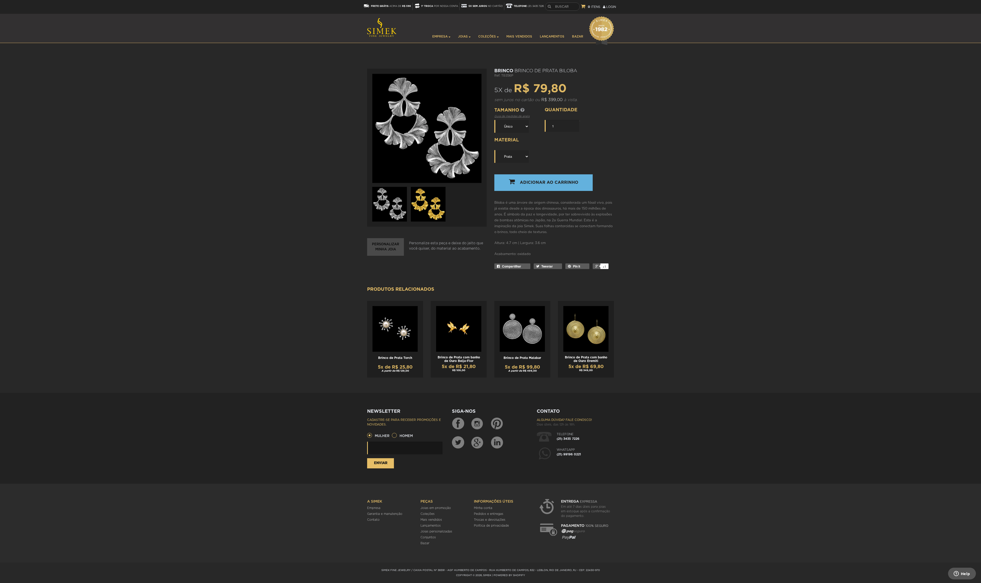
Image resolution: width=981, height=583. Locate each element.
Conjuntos (428, 537)
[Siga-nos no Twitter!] (458, 442)
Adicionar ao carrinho (549, 182)
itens (594, 6)
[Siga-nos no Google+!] (477, 442)
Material (506, 140)
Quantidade (561, 110)
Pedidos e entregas (488, 513)
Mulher (382, 436)
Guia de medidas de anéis (512, 116)
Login (610, 6)
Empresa (440, 36)
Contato (373, 519)
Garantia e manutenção (384, 513)
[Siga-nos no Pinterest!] (497, 424)
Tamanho (507, 110)
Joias (463, 36)
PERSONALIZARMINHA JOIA (385, 247)
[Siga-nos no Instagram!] (477, 424)
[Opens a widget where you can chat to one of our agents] (962, 574)
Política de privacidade (491, 525)
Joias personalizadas (436, 531)
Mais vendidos (519, 36)
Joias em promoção (436, 507)
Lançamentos (552, 36)
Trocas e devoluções (489, 519)
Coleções (487, 36)
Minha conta (483, 507)
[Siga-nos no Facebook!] (458, 424)
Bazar (577, 36)
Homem (406, 436)
